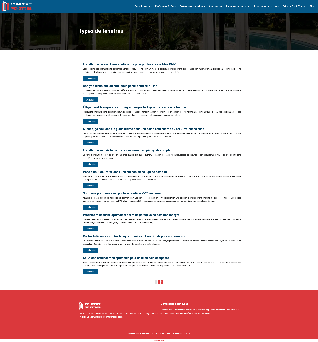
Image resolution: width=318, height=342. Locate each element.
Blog (312, 6)
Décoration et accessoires (266, 6)
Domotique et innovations (238, 6)
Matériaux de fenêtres (165, 6)
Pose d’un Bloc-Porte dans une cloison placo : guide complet (125, 172)
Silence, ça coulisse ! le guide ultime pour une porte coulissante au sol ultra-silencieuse (143, 129)
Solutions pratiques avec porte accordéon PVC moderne (122, 193)
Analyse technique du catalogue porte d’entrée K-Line (120, 86)
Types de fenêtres (143, 6)
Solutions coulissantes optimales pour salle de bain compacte (126, 258)
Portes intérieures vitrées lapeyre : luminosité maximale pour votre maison (134, 236)
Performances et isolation (192, 6)
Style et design (215, 6)
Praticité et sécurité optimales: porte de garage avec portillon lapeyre (131, 215)
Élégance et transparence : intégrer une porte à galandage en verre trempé (134, 107)
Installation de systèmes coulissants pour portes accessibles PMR (129, 64)
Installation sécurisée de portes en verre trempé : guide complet (127, 150)
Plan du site (159, 340)
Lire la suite (90, 78)
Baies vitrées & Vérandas (294, 6)
